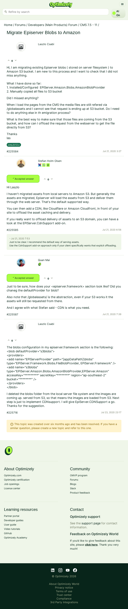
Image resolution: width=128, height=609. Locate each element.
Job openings (11, 484)
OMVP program (79, 475)
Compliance (64, 598)
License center (12, 488)
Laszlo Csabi (46, 44)
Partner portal (11, 516)
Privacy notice (64, 587)
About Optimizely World (64, 584)
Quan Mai (44, 260)
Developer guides (14, 520)
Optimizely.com (13, 475)
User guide (10, 524)
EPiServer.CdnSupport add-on (44, 223)
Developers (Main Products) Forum (52, 25)
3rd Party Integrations (64, 602)
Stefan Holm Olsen (50, 161)
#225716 (12, 412)
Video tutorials (12, 528)
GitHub (8, 533)
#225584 (12, 151)
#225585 (12, 230)
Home (8, 25)
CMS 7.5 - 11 (88, 25)
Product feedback (80, 492)
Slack (73, 488)
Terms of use (64, 591)
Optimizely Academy (15, 537)
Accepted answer (23, 178)
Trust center (64, 595)
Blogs (73, 484)
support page (91, 523)
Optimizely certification (17, 479)
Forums (20, 25)
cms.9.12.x (14, 144)
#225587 (12, 314)
